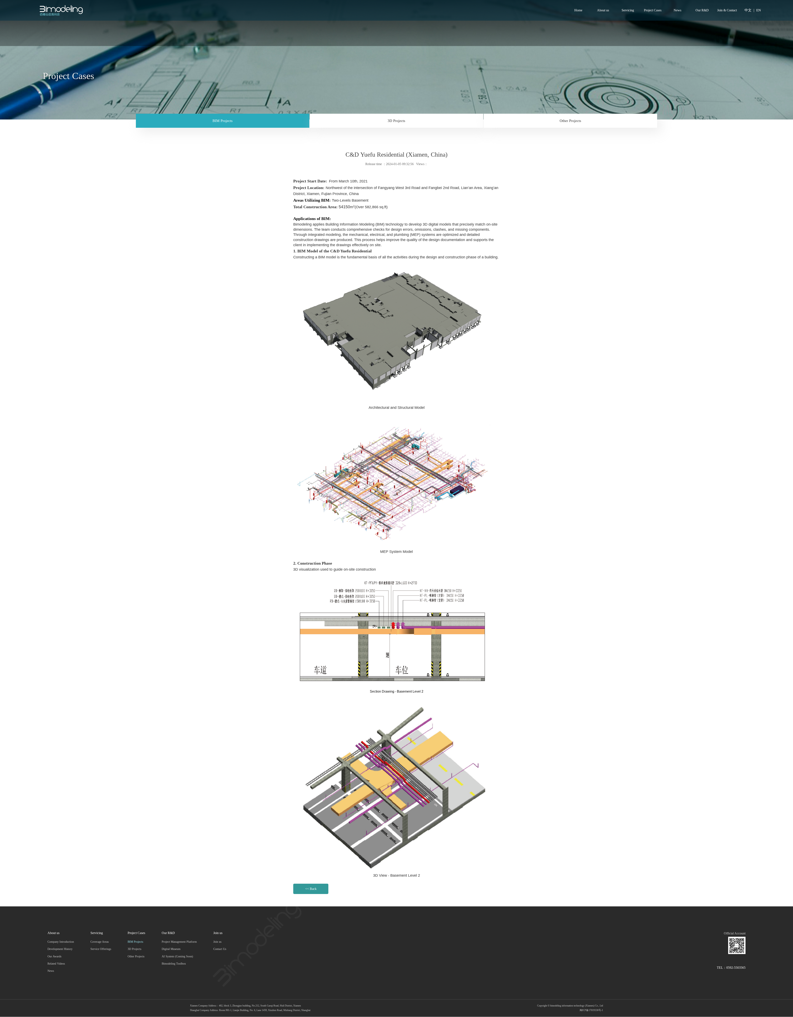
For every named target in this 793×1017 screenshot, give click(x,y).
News (677, 10)
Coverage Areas (99, 941)
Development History (59, 949)
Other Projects (570, 121)
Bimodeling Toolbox (174, 963)
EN (758, 10)
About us (603, 10)
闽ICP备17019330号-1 (591, 1010)
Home (578, 10)
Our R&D (702, 10)
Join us (217, 933)
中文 (747, 10)
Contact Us (219, 949)
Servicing (628, 10)
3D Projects (396, 121)
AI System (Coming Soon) (177, 956)
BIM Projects (222, 121)
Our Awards (54, 956)
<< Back (311, 888)
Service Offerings (100, 949)
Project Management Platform (179, 941)
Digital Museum (171, 949)
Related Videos (56, 963)
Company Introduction (60, 941)
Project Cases (652, 10)
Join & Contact (727, 10)
